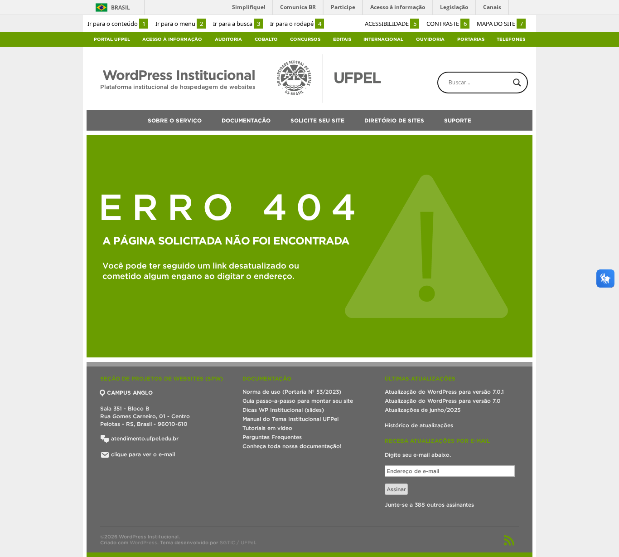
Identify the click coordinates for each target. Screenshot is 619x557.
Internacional (383, 39)
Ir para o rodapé (295, 24)
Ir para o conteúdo (116, 24)
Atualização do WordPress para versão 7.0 (443, 401)
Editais (342, 39)
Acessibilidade (390, 24)
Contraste (446, 24)
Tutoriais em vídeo (267, 428)
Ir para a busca (236, 24)
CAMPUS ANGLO (130, 393)
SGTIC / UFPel (237, 542)
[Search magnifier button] (517, 82)
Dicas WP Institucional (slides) (283, 410)
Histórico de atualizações (419, 425)
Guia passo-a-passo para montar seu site (297, 401)
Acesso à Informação (172, 39)
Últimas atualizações (420, 378)
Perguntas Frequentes (272, 437)
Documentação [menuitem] (246, 120)
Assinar (396, 489)
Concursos (305, 39)
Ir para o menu (179, 24)
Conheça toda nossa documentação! (292, 446)
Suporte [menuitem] (457, 120)
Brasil (120, 7)
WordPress (143, 542)
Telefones (511, 39)
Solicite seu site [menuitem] (317, 120)
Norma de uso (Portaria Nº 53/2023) (291, 392)
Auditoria (228, 39)
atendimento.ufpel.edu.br (144, 438)
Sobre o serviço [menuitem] (175, 120)
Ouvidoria (430, 39)
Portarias (470, 39)
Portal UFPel (112, 39)
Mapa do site (500, 24)
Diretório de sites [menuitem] (394, 120)
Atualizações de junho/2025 (422, 410)
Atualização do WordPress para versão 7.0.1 (444, 392)
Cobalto (266, 39)
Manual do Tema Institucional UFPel (290, 419)
